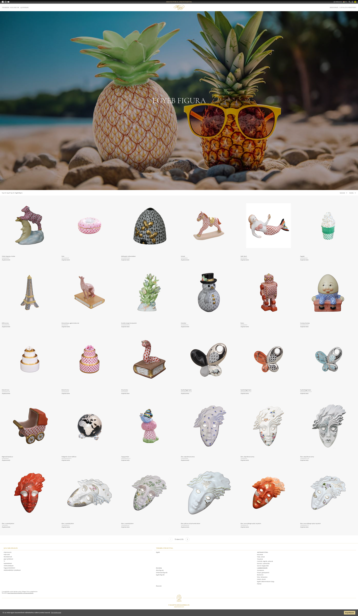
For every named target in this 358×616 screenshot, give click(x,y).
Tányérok (260, 559)
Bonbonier (260, 575)
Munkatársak (8, 557)
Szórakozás (260, 570)
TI (4, 561)
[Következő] (187, 539)
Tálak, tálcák (261, 557)
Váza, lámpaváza (262, 577)
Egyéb (158, 552)
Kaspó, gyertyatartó (263, 572)
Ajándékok (24, 7)
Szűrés (351, 193)
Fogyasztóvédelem (9, 568)
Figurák (4, 193)
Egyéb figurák (10, 193)
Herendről (334, 7)
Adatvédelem (8, 563)
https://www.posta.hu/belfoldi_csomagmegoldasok (20, 593)
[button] (342, 612)
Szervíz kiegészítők (263, 566)
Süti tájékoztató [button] (56, 612)
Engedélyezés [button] (349, 612)
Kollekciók (14, 7)
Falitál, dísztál (261, 579)
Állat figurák (160, 570)
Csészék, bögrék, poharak (265, 561)
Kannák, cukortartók (263, 563)
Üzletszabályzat (8, 566)
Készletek (260, 554)
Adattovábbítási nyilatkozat (12, 570)
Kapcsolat (7, 554)
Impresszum (7, 552)
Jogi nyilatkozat (8, 559)
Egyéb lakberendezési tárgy (265, 581)
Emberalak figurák (161, 572)
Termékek (5, 7)
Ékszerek (158, 586)
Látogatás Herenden (347, 7)
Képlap (259, 584)
